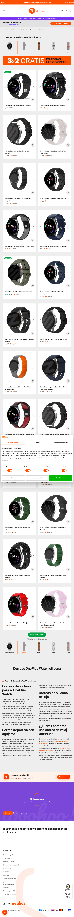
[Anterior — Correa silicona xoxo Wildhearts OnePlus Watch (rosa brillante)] (40, 603)
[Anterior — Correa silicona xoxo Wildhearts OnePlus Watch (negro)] (40, 508)
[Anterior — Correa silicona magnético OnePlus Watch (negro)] (5, 179)
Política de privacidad (9, 894)
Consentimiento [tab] (13, 442)
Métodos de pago (8, 861)
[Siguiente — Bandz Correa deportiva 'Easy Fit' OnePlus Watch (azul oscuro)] (69, 367)
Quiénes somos (20, 813)
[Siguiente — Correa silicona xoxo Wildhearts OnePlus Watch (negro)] (69, 508)
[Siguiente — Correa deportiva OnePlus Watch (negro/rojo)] (33, 415)
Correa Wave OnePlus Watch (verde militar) (18, 292)
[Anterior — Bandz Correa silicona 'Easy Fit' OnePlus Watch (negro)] (5, 319)
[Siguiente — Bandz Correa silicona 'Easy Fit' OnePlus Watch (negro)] (33, 319)
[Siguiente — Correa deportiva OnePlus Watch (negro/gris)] (33, 226)
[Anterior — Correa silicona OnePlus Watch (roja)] (5, 603)
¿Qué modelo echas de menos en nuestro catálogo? (13, 883)
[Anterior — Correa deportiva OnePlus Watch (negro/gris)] (5, 226)
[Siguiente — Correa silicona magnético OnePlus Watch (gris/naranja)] (33, 367)
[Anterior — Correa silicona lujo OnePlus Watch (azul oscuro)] (40, 272)
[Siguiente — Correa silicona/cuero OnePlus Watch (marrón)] (33, 131)
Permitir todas (60, 478)
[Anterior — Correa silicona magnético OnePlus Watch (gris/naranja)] (5, 367)
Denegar (13, 478)
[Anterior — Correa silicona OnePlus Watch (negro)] (40, 86)
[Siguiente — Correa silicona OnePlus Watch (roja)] (33, 603)
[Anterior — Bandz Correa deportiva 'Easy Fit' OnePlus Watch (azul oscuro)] (40, 367)
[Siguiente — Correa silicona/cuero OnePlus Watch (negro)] (69, 319)
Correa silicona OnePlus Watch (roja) (16, 623)
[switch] (28, 470)
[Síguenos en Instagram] (4, 903)
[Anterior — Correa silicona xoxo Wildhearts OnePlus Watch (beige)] (40, 131)
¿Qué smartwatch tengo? (12, 24)
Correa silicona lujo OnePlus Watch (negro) (53, 198)
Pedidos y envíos (8, 858)
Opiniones (6, 887)
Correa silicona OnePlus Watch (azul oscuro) (54, 246)
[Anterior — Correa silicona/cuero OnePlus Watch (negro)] (40, 319)
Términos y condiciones (10, 891)
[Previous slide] (5, 47)
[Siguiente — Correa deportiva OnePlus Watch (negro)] (33, 86)
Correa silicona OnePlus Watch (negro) (52, 105)
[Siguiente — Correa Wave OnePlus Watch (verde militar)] (33, 272)
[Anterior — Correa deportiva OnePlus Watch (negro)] (5, 86)
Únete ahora (62, 777)
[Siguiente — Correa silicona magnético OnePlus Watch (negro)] (33, 179)
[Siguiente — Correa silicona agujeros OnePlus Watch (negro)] (33, 555)
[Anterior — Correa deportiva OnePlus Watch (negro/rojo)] (5, 415)
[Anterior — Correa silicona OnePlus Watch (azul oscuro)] (40, 226)
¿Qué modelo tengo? (9, 878)
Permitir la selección (37, 478)
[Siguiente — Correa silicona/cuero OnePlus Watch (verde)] (69, 415)
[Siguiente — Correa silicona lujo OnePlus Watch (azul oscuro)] (69, 272)
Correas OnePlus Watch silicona (38, 30)
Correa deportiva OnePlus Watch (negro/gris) (19, 246)
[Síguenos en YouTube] (8, 903)
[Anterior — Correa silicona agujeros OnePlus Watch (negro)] (5, 555)
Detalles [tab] (37, 442)
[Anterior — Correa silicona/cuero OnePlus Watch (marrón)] (5, 131)
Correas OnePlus (11, 30)
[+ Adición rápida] (32, 99)
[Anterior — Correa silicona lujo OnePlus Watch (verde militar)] (5, 508)
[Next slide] (68, 47)
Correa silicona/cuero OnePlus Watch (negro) (54, 339)
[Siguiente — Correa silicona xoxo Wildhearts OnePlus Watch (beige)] (69, 131)
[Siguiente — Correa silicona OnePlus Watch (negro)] (69, 86)
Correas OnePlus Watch (23, 30)
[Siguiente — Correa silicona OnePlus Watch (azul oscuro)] (69, 226)
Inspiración (6, 875)
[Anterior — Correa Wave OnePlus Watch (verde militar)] (5, 272)
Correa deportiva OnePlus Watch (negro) (18, 105)
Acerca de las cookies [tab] (61, 442)
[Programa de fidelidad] (4, 912)
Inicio (4, 30)
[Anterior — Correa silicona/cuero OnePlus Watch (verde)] (40, 415)
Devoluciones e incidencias (11, 865)
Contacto (7, 813)
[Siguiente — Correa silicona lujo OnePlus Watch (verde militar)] (33, 508)
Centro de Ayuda (8, 855)
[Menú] (71, 884)
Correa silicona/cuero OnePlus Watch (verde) (54, 434)
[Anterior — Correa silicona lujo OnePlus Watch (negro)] (40, 179)
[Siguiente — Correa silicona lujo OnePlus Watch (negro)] (69, 179)
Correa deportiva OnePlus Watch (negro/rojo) (19, 434)
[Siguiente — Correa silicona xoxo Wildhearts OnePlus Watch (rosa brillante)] (69, 603)
